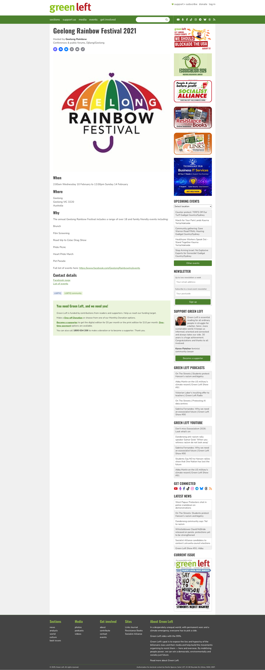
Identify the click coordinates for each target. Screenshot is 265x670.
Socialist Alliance (133, 633)
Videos (78, 633)
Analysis (54, 630)
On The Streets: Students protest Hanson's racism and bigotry (192, 503)
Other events (192, 263)
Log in (212, 4)
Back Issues (55, 640)
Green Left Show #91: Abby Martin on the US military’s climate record (192, 540)
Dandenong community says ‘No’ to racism (191, 512)
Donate (203, 4)
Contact (103, 633)
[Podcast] (180, 488)
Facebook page (61, 280)
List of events (60, 283)
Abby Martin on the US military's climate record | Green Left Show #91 (191, 384)
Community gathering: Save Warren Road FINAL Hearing (189, 230)
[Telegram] (196, 488)
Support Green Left (188, 311)
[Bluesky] (66, 49)
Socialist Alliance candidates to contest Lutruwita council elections (192, 531)
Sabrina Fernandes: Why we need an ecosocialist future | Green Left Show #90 (192, 411)
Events (93, 19)
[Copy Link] (83, 49)
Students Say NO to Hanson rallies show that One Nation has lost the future (192, 461)
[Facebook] (61, 49)
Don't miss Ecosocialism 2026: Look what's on (190, 430)
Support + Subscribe (185, 4)
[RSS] (210, 488)
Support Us (69, 19)
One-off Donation (73, 317)
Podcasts (79, 630)
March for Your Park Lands (188, 220)
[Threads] (206, 488)
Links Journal (131, 627)
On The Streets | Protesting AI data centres (190, 402)
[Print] (72, 49)
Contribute (105, 630)
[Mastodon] (55, 49)
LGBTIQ (57, 293)
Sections (55, 19)
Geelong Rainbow (76, 39)
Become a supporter (67, 322)
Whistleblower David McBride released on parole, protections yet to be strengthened (192, 521)
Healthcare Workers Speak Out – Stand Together (191, 241)
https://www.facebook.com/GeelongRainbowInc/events (109, 268)
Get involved (108, 19)
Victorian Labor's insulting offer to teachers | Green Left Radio (192, 394)
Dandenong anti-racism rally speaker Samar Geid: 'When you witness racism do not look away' (191, 439)
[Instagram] (192, 488)
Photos (78, 627)
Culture (53, 637)
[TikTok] (188, 488)
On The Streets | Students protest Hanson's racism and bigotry (192, 375)
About (103, 627)
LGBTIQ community (73, 293)
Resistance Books (134, 630)
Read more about (164, 660)
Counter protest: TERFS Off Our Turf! (191, 214)
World (52, 633)
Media (83, 19)
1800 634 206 (80, 330)
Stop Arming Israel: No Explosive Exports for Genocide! (191, 252)
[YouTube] (176, 488)
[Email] (77, 49)
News (52, 627)
